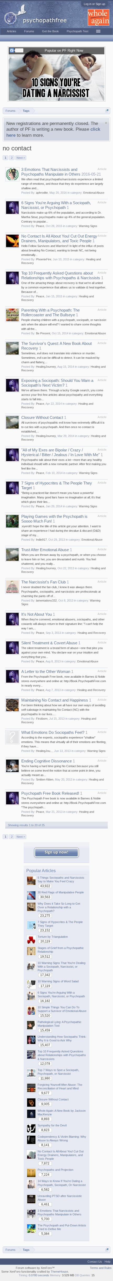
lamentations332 (46, 600)
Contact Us (95, 1261)
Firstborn (42, 718)
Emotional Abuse (93, 192)
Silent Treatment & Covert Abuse (49, 643)
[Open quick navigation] (107, 110)
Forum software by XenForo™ (35, 1267)
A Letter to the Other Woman (45, 672)
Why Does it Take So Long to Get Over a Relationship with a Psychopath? (59, 907)
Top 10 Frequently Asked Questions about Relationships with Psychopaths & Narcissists (62, 1055)
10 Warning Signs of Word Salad (58, 981)
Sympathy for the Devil (52, 1125)
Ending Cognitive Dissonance (46, 761)
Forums (29, 31)
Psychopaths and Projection (55, 1169)
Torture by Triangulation (53, 936)
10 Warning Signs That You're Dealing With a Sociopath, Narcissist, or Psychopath (61, 966)
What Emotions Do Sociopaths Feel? (52, 732)
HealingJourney (46, 366)
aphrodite (42, 192)
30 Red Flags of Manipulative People (61, 892)
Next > (21, 157)
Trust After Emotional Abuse (45, 550)
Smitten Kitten (44, 779)
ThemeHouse (59, 1271)
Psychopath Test (77, 31)
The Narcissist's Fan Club (43, 582)
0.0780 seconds (39, 1275)
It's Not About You (36, 614)
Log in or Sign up (94, 4)
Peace (40, 226)
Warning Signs (88, 226)
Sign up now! (56, 852)
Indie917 (41, 539)
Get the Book (50, 31)
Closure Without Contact (42, 417)
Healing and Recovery (92, 632)
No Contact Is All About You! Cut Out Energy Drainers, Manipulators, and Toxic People (61, 1155)
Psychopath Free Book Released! (50, 793)
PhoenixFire (43, 259)
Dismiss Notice (106, 123)
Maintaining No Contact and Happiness (54, 700)
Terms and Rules (101, 1267)
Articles (11, 31)
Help (107, 1261)
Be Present (43, 333)
